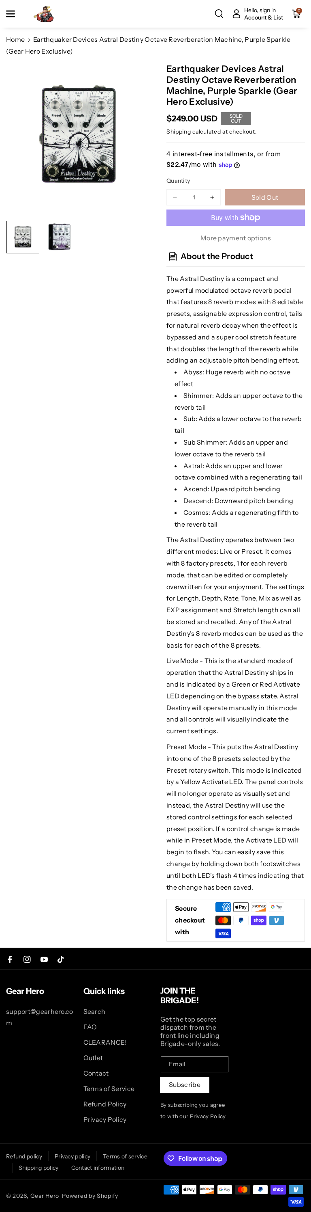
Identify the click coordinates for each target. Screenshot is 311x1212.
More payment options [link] (235, 238)
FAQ (90, 1027)
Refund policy (24, 1156)
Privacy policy (72, 1156)
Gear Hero (44, 1195)
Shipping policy (39, 1167)
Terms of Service (109, 1089)
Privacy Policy (105, 1119)
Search (94, 1011)
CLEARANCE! (104, 1042)
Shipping (178, 131)
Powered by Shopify (90, 1195)
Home (15, 39)
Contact (96, 1073)
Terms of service (125, 1156)
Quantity (178, 180)
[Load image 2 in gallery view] (59, 237)
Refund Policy (105, 1104)
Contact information (98, 1167)
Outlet (93, 1058)
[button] (15, 13)
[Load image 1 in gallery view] (22, 237)
